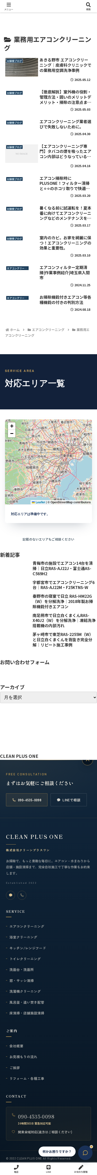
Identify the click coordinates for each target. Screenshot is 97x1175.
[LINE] (10, 895)
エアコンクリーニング (26, 926)
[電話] (21, 895)
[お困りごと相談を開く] (85, 1153)
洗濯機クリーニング (25, 991)
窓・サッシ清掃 (21, 980)
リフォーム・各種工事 (26, 1078)
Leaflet (40, 502)
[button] (11, 426)
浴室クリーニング (23, 936)
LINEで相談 (71, 799)
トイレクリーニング (25, 958)
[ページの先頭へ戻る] (87, 759)
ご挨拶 (14, 1067)
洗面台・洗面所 (21, 969)
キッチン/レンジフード (27, 947)
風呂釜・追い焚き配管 (26, 1002)
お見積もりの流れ (23, 1056)
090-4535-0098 (29, 799)
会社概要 (16, 1045)
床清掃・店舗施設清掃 (26, 1012)
